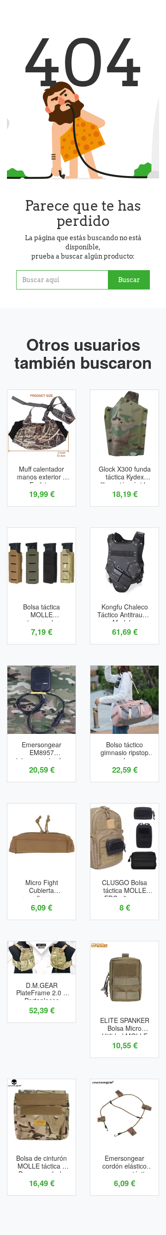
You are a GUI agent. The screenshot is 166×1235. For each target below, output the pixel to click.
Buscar (129, 280)
